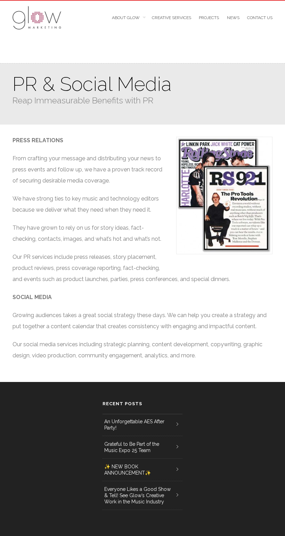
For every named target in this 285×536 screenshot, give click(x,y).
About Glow (126, 17)
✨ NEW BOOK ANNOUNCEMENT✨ (127, 470)
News (233, 17)
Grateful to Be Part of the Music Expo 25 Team (131, 447)
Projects (209, 17)
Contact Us (259, 17)
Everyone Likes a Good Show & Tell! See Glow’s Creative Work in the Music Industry (137, 495)
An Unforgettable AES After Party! (134, 425)
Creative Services (171, 17)
